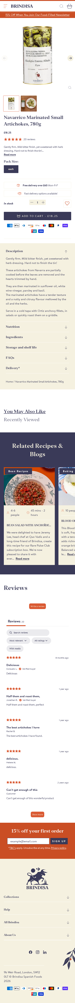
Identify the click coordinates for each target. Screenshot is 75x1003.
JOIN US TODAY (55, 511)
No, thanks (55, 527)
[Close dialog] (70, 474)
